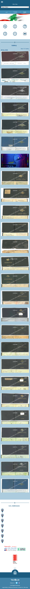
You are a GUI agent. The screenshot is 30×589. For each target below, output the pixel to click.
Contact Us (20, 587)
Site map (26, 587)
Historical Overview (13, 587)
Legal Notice (5, 587)
